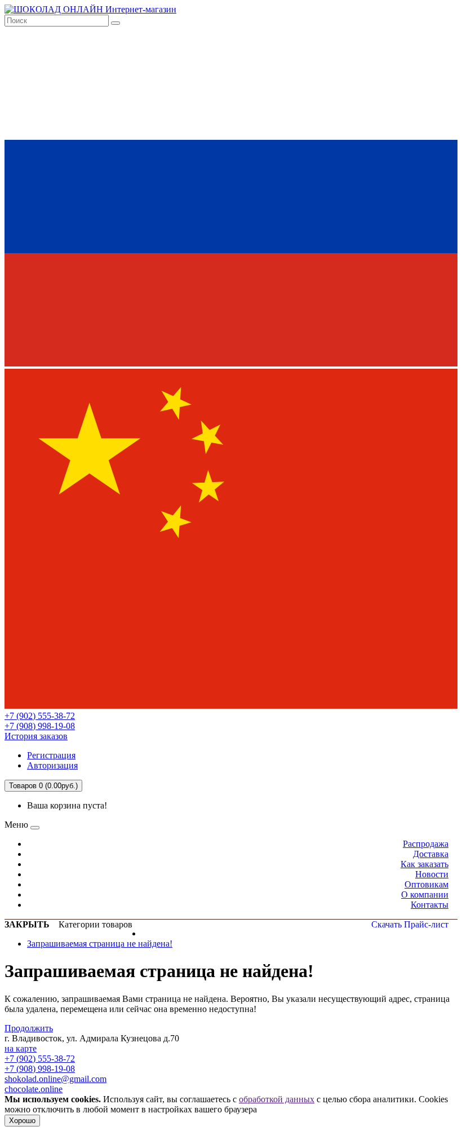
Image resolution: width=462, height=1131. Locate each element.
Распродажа (425, 844)
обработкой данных (276, 1099)
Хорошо (22, 1120)
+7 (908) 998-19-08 (40, 726)
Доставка (430, 854)
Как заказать (424, 864)
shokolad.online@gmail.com (55, 1079)
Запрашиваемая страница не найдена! (99, 943)
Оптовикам (426, 884)
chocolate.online (34, 1089)
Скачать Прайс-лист (409, 924)
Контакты (429, 904)
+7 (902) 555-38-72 (40, 716)
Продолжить (29, 1028)
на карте (21, 1048)
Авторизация (52, 765)
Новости (431, 874)
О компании (424, 894)
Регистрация (51, 755)
